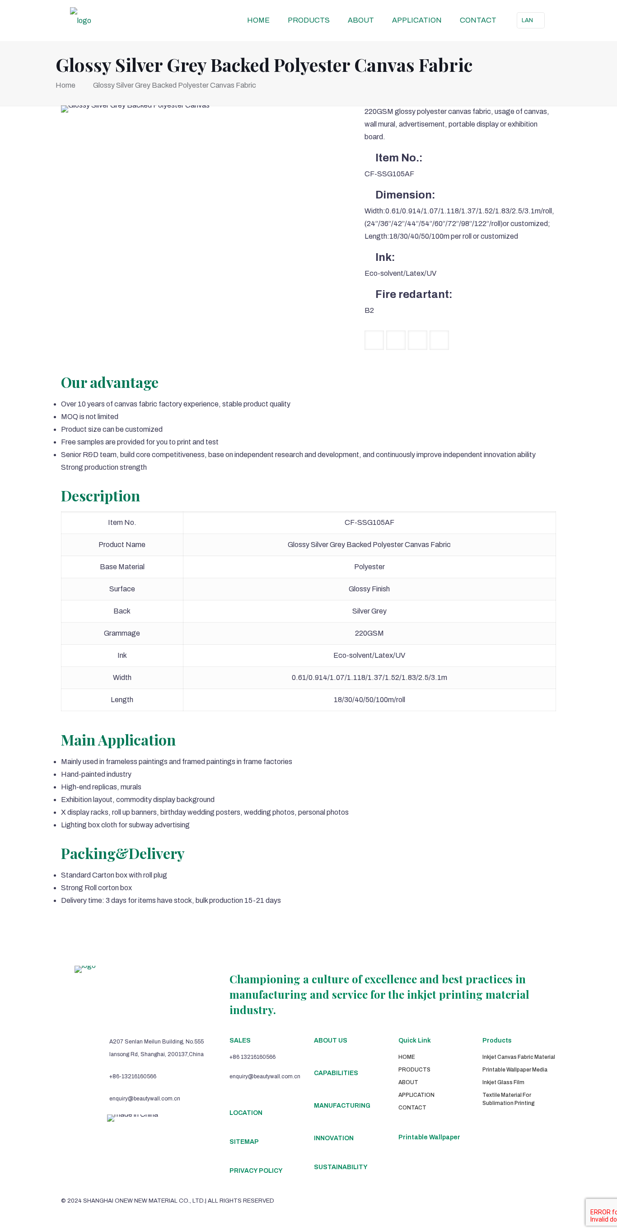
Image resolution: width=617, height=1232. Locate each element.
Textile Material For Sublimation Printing (508, 1099)
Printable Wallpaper (429, 1137)
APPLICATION (416, 1095)
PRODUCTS (414, 1070)
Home (65, 85)
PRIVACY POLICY (256, 1170)
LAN (527, 20)
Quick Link (414, 1040)
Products (497, 1040)
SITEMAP (244, 1141)
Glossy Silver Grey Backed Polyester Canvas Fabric (174, 85)
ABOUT (408, 1082)
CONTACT (412, 1108)
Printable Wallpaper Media (514, 1070)
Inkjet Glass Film (503, 1082)
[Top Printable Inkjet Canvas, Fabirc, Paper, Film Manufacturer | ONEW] (80, 20)
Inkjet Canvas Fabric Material (518, 1057)
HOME (406, 1057)
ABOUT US (330, 1040)
